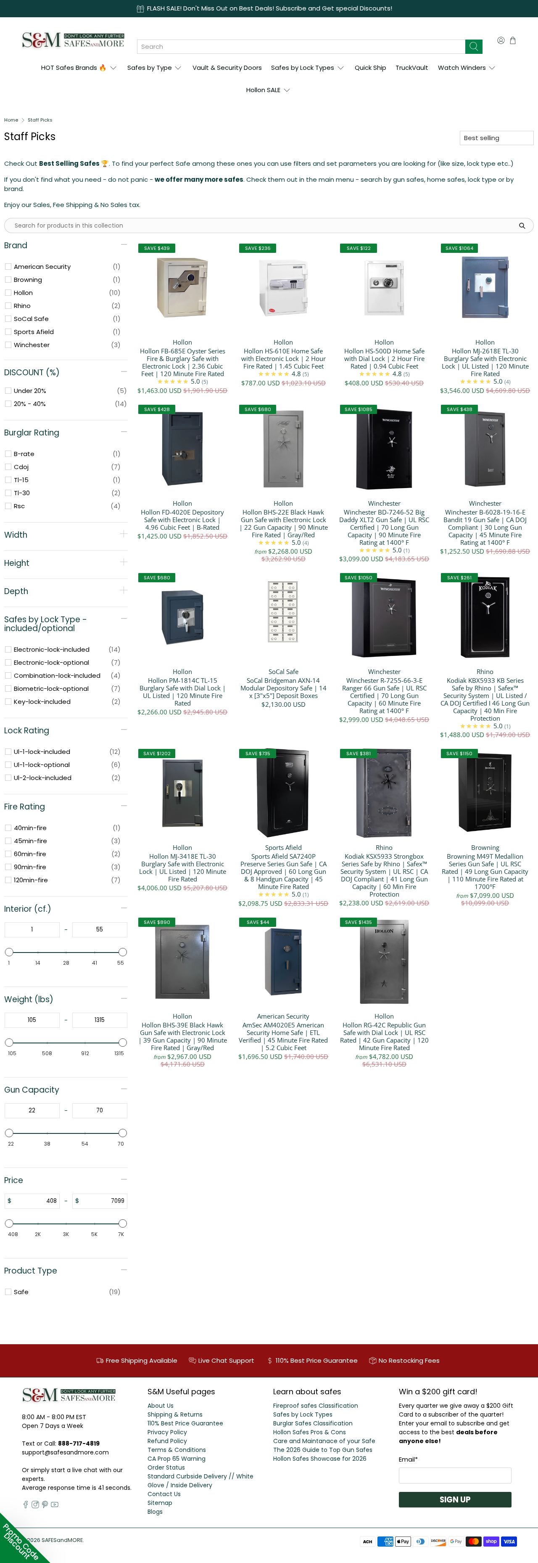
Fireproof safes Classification (315, 1405)
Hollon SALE (263, 89)
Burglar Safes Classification (313, 1423)
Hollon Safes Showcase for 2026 (320, 1458)
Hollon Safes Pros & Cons (309, 1432)
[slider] (9, 952)
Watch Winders (462, 67)
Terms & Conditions (177, 1450)
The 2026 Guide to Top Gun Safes (322, 1450)
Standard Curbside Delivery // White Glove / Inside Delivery (200, 1480)
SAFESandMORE (62, 1540)
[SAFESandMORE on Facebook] (25, 1506)
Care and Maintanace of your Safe (324, 1441)
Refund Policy (167, 1441)
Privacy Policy (167, 1432)
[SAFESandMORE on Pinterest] (45, 1506)
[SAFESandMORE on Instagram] (35, 1506)
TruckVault (412, 67)
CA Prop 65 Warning (177, 1458)
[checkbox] (67, 267)
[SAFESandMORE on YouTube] (54, 1506)
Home (11, 120)
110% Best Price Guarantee (185, 1423)
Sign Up (455, 1499)
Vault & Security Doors (227, 67)
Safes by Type (149, 67)
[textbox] (32, 930)
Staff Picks (40, 120)
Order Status (166, 1467)
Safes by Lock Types (302, 67)
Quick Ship (370, 67)
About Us (161, 1405)
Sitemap (160, 1503)
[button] (25, 1538)
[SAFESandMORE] (72, 40)
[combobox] (301, 47)
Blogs (155, 1511)
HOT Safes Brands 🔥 (74, 67)
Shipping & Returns (175, 1414)
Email (408, 1459)
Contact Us (164, 1494)
